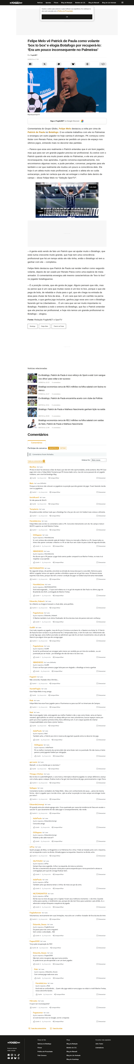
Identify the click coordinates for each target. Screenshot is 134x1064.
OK (67, 17)
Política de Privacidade (65, 11)
